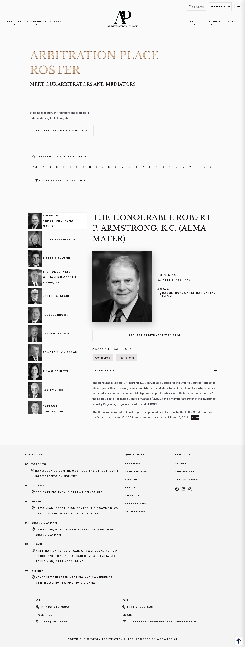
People (181, 463)
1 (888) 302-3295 (54, 621)
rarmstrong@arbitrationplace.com (189, 294)
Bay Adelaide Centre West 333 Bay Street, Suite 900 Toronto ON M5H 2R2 (77, 473)
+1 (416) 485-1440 (177, 279)
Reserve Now (136, 503)
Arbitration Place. (118, 639)
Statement (36, 112)
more (195, 417)
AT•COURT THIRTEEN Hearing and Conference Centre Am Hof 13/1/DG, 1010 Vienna (74, 580)
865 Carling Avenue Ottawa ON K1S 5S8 (69, 492)
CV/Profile (154, 370)
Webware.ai (167, 639)
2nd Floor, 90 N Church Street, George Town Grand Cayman (75, 532)
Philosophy (185, 471)
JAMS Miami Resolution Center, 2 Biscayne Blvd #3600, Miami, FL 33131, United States (77, 511)
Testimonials (186, 479)
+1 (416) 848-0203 (54, 606)
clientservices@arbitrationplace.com (162, 621)
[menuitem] (15, 21)
